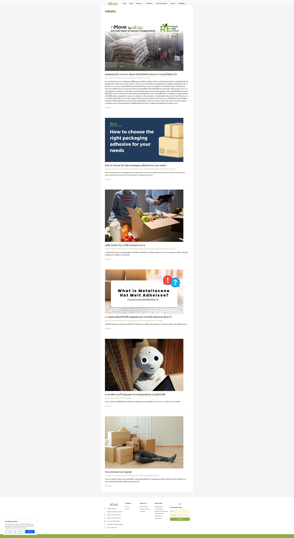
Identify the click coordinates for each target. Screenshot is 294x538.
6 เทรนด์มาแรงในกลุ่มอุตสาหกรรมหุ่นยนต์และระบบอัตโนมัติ (135, 394)
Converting (119, 169)
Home (124, 3)
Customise (10, 531)
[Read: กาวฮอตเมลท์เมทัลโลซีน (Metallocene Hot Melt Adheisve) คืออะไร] (144, 291)
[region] (20, 527)
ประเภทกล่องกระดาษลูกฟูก (118, 472)
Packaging (147, 169)
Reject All (20, 531)
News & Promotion (161, 3)
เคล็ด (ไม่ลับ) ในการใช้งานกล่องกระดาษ (125, 245)
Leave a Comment (110, 78)
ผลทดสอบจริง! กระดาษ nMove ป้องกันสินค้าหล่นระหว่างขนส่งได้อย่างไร (141, 74)
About (131, 3)
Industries (149, 3)
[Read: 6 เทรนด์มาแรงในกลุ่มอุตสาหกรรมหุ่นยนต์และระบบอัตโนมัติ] (144, 365)
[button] (180, 504)
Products (138, 3)
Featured (127, 78)
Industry (141, 169)
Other (122, 398)
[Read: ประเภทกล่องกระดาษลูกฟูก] (144, 442)
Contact (172, 3)
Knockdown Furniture (138, 320)
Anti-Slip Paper (120, 78)
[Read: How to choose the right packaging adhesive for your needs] (144, 140)
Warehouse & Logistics (136, 78)
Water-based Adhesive (162, 169)
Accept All (30, 531)
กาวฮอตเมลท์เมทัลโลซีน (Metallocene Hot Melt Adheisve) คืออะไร (138, 317)
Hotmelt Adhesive (133, 169)
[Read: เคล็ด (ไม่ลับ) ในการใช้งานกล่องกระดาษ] (144, 215)
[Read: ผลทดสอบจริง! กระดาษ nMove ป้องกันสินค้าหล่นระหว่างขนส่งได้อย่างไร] (144, 46)
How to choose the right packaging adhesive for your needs (135, 165)
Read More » (108, 108)
